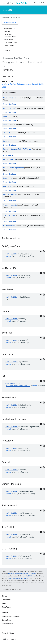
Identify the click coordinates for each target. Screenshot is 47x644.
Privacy (11, 633)
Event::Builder (9, 104)
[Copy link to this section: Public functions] (22, 238)
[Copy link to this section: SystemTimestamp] (23, 484)
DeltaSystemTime (10, 98)
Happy (4, 603)
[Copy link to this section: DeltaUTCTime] (18, 268)
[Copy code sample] (43, 251)
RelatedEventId (9, 159)
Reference (7, 10)
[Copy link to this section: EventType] (14, 333)
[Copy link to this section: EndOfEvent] (16, 289)
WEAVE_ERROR (8, 155)
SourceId (7, 186)
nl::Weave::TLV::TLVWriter (19, 149)
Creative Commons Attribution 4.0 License (22, 573)
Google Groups (7, 620)
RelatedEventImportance (13, 168)
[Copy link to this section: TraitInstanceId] (19, 505)
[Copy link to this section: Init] (7, 376)
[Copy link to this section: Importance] (15, 354)
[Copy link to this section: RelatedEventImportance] (29, 419)
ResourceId (7, 178)
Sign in (41, 3)
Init (5, 149)
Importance (8, 141)
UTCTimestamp (9, 226)
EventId (6, 124)
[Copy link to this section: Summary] (15, 70)
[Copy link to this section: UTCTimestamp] (19, 549)
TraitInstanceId (10, 205)
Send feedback (10, 22)
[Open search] (35, 2)
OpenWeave (6, 17)
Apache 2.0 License (29, 576)
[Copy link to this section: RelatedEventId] (19, 397)
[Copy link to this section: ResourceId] (15, 441)
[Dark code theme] (41, 251)
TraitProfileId (9, 215)
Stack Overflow (7, 624)
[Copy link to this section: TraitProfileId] (17, 527)
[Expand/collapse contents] (14, 28)
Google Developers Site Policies (17, 578)
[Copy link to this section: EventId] (11, 311)
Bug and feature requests (11, 616)
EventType (7, 133)
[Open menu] (3, 3)
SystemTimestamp (10, 194)
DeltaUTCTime (9, 108)
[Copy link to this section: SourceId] (13, 462)
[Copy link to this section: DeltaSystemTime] (22, 246)
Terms (4, 633)
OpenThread (6, 607)
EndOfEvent (7, 116)
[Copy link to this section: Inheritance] (15, 76)
